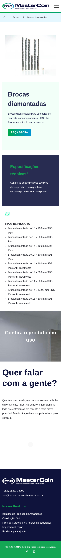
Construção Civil (11, 518)
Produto (16, 17)
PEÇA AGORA (19, 132)
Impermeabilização (12, 527)
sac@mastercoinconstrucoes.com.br (22, 495)
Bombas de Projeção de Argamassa (22, 514)
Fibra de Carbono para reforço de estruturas (26, 522)
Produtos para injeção (14, 531)
